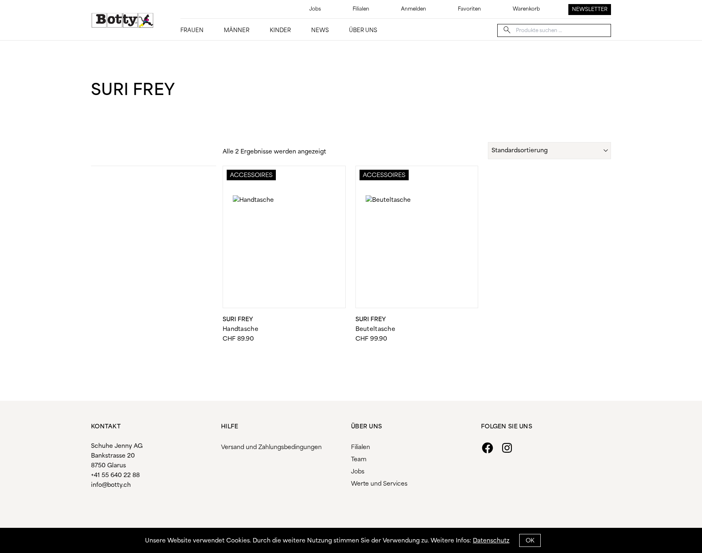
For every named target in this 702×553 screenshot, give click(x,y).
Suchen (507, 30)
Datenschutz (491, 541)
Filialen (361, 9)
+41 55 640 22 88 (115, 475)
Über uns (363, 30)
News (320, 30)
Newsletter (589, 9)
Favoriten (469, 9)
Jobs (315, 9)
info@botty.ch (111, 485)
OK (530, 541)
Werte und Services (379, 484)
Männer (236, 30)
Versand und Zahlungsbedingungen (271, 447)
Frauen (192, 30)
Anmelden (413, 9)
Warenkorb (526, 9)
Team (358, 459)
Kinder (280, 30)
